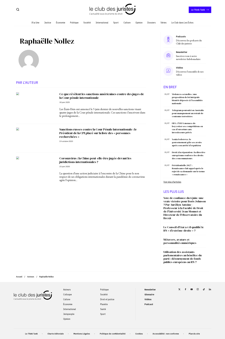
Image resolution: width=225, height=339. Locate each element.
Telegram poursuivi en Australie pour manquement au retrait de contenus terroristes (188, 113)
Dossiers (151, 22)
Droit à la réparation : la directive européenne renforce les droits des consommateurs (188, 155)
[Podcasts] (168, 40)
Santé (103, 309)
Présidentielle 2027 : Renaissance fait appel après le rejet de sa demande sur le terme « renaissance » (188, 170)
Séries (164, 22)
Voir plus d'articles (172, 182)
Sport (116, 22)
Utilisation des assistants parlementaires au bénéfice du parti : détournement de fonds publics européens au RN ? (182, 257)
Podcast (148, 304)
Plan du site (194, 334)
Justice (47, 22)
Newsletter (150, 289)
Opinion (138, 22)
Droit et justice (107, 299)
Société (87, 22)
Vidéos (147, 299)
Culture (127, 22)
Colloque (67, 294)
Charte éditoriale (55, 334)
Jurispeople (68, 314)
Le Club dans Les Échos (182, 22)
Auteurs (30, 277)
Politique (74, 22)
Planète (104, 304)
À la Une (35, 22)
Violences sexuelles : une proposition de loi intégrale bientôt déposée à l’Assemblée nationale (187, 99)
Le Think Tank (198, 9)
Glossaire (149, 294)
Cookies (139, 334)
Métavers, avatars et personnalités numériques (179, 241)
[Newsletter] (168, 55)
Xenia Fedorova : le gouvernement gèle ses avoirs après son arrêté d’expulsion (187, 142)
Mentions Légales (81, 334)
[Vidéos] (168, 71)
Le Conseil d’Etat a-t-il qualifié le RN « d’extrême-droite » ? (183, 228)
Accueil (19, 277)
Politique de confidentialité (113, 334)
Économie (60, 22)
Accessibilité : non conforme (166, 334)
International (102, 22)
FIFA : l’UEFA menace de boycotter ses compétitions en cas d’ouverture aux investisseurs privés (187, 128)
